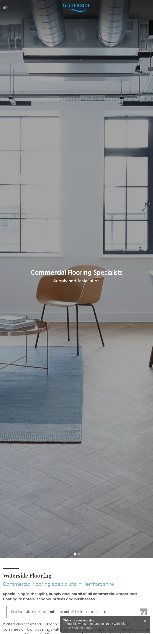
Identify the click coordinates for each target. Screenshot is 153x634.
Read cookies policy (77, 628)
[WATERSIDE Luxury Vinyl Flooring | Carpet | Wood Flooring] (76, 8)
